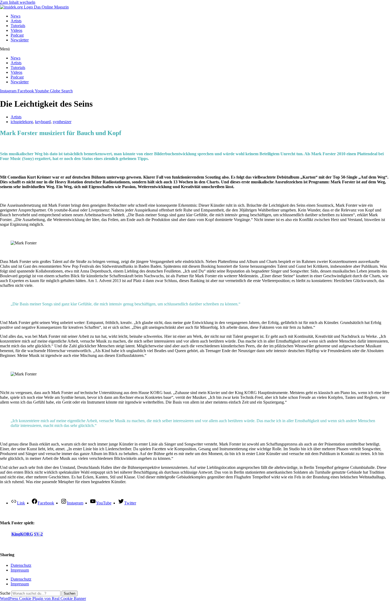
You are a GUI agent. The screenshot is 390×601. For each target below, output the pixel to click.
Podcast (17, 35)
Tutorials (18, 25)
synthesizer (62, 121)
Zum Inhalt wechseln (17, 2)
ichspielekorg (22, 121)
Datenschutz (21, 565)
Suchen (69, 593)
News (15, 16)
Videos (16, 30)
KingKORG (22, 534)
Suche (5, 593)
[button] (195, 49)
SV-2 (38, 534)
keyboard (43, 121)
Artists (16, 21)
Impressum (20, 570)
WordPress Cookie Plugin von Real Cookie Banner (43, 598)
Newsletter (20, 40)
